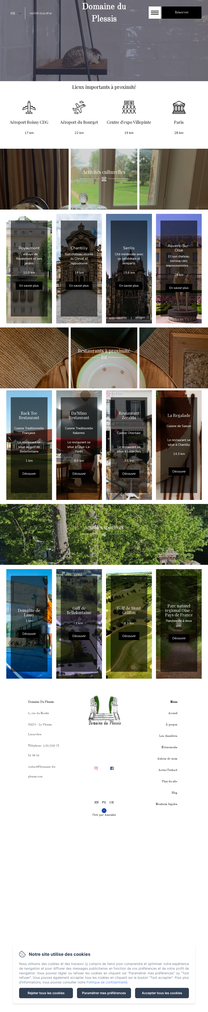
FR (104, 802)
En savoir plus (29, 285)
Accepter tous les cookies (162, 993)
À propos (171, 724)
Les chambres (168, 736)
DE (111, 802)
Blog (174, 792)
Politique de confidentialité (107, 982)
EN (96, 802)
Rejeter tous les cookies (46, 993)
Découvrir (29, 474)
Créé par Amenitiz (104, 815)
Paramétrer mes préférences (104, 993)
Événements (169, 747)
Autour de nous (167, 758)
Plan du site (169, 781)
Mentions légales (166, 804)
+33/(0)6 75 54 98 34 (40, 13)
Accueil (172, 713)
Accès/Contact (167, 770)
